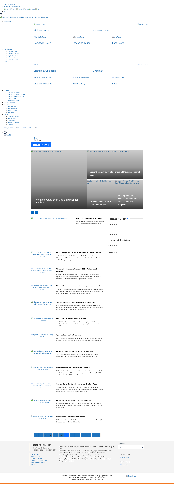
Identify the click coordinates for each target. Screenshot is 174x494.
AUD (5, 11)
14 (77, 435)
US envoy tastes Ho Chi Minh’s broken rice (100, 203)
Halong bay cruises (14, 92)
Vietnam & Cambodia (45, 70)
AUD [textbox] (121, 447)
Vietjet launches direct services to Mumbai (70, 417)
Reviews (10, 125)
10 (55, 435)
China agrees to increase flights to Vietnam (71, 319)
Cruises (6, 62)
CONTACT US (35, 456)
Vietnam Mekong (43, 83)
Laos (114, 83)
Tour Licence (12, 119)
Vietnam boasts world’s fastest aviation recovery (73, 368)
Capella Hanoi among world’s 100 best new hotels (73, 400)
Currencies (121, 443)
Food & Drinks (12, 110)
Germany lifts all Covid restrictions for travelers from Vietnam (77, 384)
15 (83, 435)
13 (72, 435)
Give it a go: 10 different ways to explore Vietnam (92, 218)
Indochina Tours (81, 42)
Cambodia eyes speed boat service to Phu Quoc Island (75, 351)
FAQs (33, 465)
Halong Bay (79, 83)
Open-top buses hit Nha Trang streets (69, 335)
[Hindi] (37, 9)
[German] (19, 9)
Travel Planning (13, 108)
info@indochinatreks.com (12, 6)
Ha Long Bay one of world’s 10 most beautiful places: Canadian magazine (129, 200)
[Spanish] (32, 9)
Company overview (14, 117)
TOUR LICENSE (36, 458)
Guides (6, 104)
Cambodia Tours (42, 42)
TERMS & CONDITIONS (39, 460)
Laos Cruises (12, 98)
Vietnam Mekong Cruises (16, 96)
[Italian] (26, 9)
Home (35, 138)
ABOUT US (35, 454)
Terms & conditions (14, 123)
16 (89, 435)
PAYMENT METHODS (38, 463)
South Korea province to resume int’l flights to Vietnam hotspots (78, 253)
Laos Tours (118, 42)
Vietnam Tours (41, 30)
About (6, 115)
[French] (13, 9)
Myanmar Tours (101, 30)
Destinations (8, 21)
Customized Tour (9, 102)
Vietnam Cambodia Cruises (16, 94)
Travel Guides (12, 106)
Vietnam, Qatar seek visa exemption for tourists (57, 201)
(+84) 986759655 (9, 4)
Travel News (12, 112)
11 (61, 435)
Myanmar (98, 70)
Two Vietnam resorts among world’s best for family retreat (76, 302)
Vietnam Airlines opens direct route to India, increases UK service (78, 286)
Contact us (11, 121)
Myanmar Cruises (13, 100)
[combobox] (131, 447)
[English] (7, 9)
